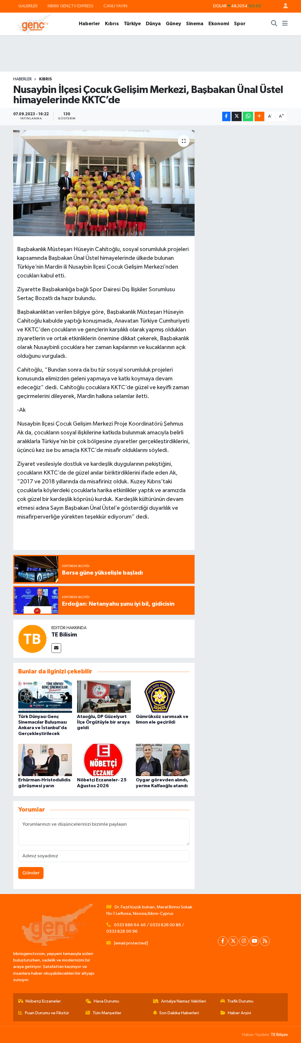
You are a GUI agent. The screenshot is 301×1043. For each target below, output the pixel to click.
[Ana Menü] (285, 24)
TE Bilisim (64, 635)
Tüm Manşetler (107, 1013)
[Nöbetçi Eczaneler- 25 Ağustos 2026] (104, 759)
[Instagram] (244, 941)
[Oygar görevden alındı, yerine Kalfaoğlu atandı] (163, 759)
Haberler (89, 23)
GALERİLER (28, 6)
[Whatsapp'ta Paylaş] (248, 116)
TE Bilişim (279, 1034)
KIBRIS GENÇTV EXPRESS (70, 6)
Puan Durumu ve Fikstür (47, 1013)
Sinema (194, 23)
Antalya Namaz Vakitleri (183, 1001)
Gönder (31, 873)
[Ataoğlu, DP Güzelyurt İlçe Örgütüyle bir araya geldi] (104, 696)
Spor (239, 23)
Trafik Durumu (240, 1001)
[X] (233, 941)
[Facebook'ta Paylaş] (226, 116)
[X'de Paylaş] (237, 116)
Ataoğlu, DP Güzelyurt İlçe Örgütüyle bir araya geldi (103, 722)
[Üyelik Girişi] (283, 6)
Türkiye (132, 23)
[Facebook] (223, 941)
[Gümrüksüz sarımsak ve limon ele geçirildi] (163, 696)
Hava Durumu (106, 1001)
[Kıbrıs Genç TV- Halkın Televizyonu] (34, 23)
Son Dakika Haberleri (179, 1013)
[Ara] (274, 24)
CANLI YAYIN (115, 6)
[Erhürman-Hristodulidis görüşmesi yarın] (45, 759)
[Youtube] (254, 941)
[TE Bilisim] (32, 638)
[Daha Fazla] (259, 116)
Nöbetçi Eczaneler (43, 1001)
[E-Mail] (56, 648)
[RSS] (265, 941)
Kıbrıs (112, 23)
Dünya (153, 23)
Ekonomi (218, 23)
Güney (173, 23)
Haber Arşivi (239, 1013)
